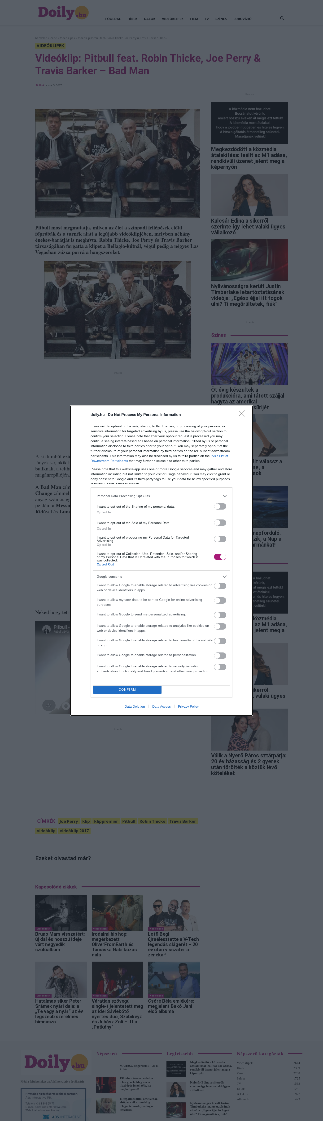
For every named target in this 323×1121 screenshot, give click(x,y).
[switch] (220, 506)
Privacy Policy (188, 706)
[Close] (243, 415)
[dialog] (161, 560)
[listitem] (161, 496)
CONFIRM (127, 689)
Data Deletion (135, 706)
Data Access (161, 706)
